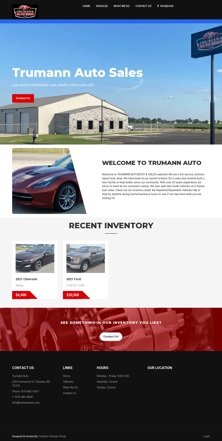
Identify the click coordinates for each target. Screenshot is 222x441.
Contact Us (143, 6)
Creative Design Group (52, 436)
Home (86, 6)
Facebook (166, 6)
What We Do (122, 6)
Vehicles (102, 6)
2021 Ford (73, 279)
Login (206, 436)
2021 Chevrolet (26, 279)
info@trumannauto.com (26, 402)
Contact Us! (111, 336)
